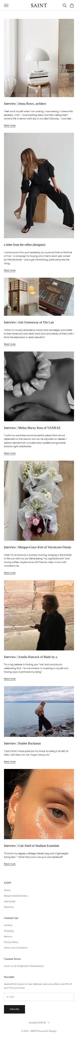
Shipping (9, 930)
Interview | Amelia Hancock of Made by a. (31, 657)
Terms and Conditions (16, 947)
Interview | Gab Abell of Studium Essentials (31, 845)
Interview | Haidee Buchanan (22, 743)
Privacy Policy (11, 942)
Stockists (9, 907)
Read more (9, 125)
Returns (8, 936)
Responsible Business (16, 895)
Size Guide (9, 901)
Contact (8, 925)
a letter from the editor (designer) (24, 244)
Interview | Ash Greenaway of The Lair (29, 322)
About (7, 890)
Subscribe (14, 1009)
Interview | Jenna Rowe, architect (25, 103)
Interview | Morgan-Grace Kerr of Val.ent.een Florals (37, 547)
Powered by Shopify (47, 1031)
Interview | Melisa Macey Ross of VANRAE (32, 428)
